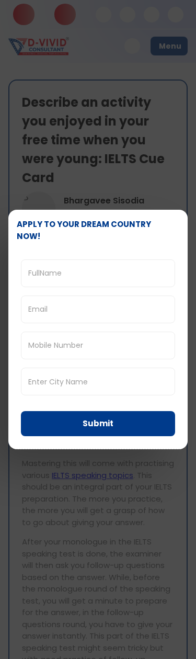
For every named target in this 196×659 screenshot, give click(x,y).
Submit (98, 423)
